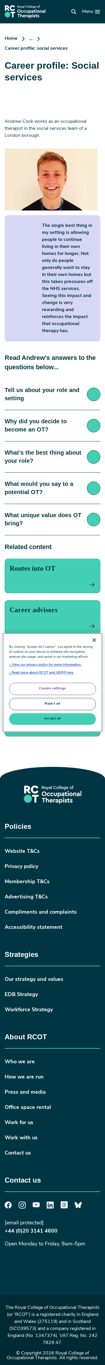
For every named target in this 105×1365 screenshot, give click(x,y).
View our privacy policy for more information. (47, 665)
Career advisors (33, 610)
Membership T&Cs (27, 882)
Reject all (52, 703)
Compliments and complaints (41, 912)
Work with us (21, 1138)
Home (11, 38)
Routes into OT (32, 568)
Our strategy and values (34, 979)
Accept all (52, 718)
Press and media (25, 1092)
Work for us (19, 1123)
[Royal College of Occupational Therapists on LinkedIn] (50, 1207)
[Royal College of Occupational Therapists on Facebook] (8, 1207)
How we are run (24, 1077)
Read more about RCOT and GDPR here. (43, 672)
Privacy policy (21, 866)
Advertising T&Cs (26, 897)
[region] (52, 682)
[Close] (94, 640)
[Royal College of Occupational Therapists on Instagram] (22, 1207)
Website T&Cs (22, 851)
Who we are (20, 1062)
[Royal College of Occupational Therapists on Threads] (64, 1207)
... (31, 39)
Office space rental (28, 1107)
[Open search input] (74, 12)
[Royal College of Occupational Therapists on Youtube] (36, 1206)
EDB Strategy (21, 995)
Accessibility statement (33, 927)
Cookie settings (52, 688)
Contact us (18, 1153)
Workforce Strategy (29, 1010)
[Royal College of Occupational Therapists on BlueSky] (78, 1207)
